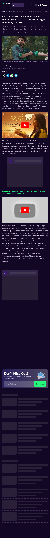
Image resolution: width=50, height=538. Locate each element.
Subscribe (40, 384)
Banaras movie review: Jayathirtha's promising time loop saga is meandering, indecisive (23, 192)
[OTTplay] (6, 5)
